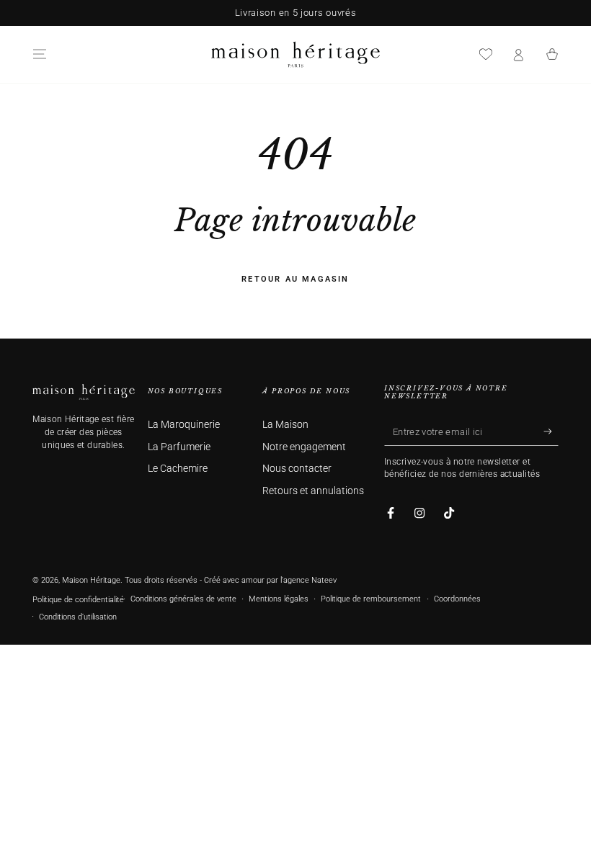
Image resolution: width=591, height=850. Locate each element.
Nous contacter (297, 468)
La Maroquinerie (184, 425)
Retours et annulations (313, 491)
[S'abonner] (551, 431)
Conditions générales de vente (183, 599)
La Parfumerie (179, 447)
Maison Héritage (91, 580)
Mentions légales (278, 599)
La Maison (285, 425)
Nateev (324, 580)
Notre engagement (304, 447)
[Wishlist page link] (485, 54)
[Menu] (39, 54)
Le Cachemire (178, 468)
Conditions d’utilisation (78, 617)
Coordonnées (457, 599)
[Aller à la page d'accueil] (295, 54)
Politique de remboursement (371, 599)
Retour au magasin (295, 279)
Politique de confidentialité (78, 599)
